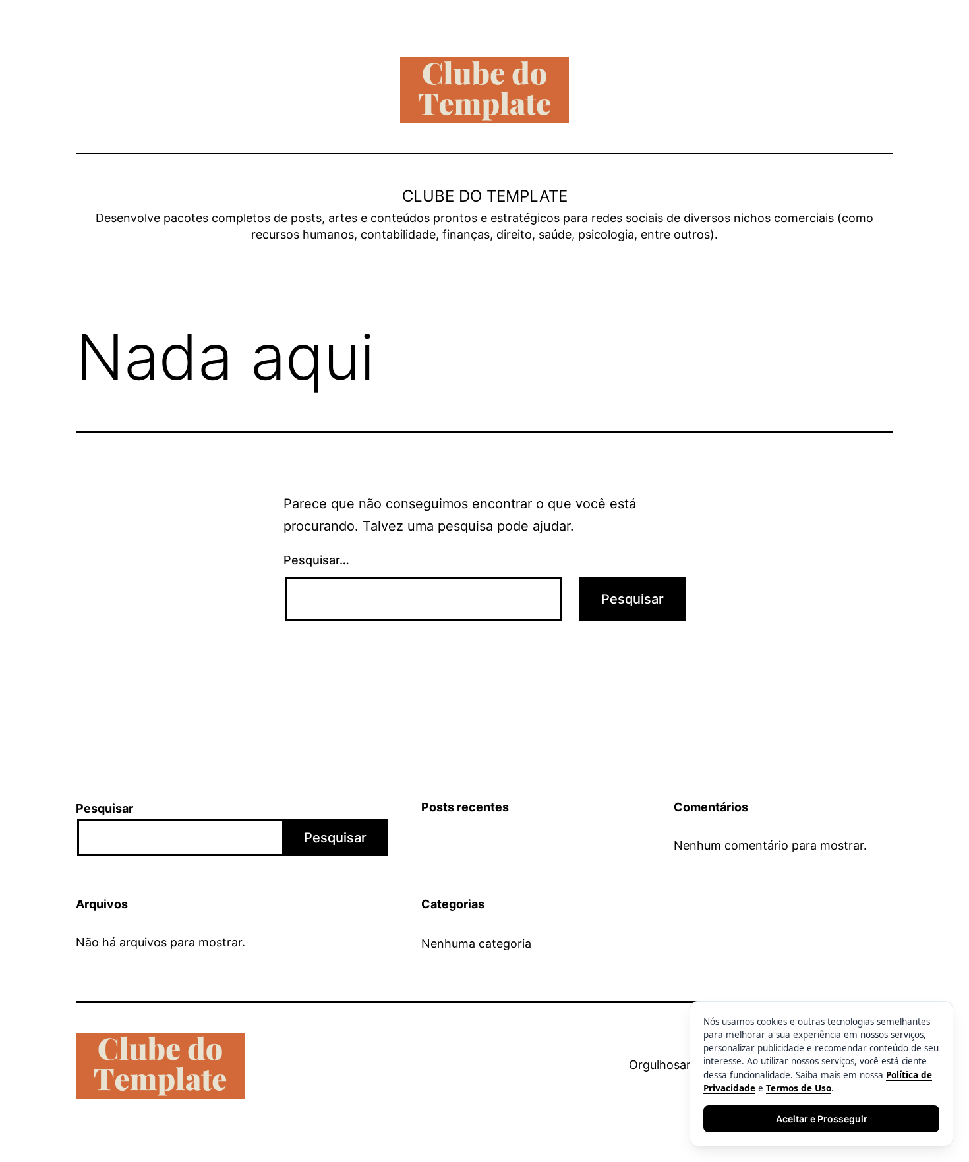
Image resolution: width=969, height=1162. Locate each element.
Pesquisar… (316, 560)
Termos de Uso (798, 1088)
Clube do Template (485, 196)
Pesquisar (104, 808)
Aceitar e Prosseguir (821, 1118)
